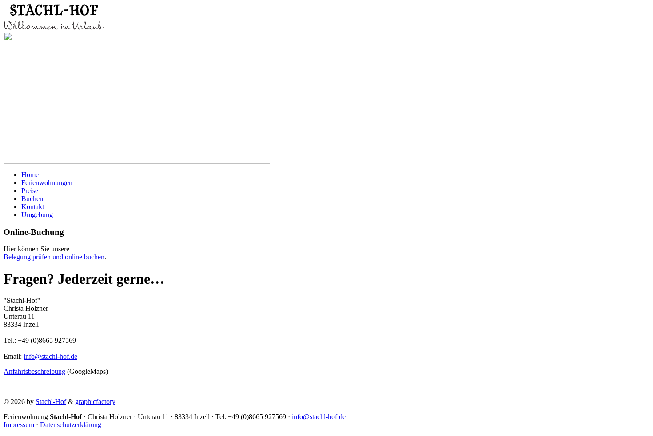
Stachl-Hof (51, 401)
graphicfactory (95, 401)
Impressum (19, 424)
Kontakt (32, 206)
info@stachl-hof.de (50, 356)
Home (30, 174)
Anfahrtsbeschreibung (34, 371)
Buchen (32, 198)
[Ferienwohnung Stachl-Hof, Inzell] (54, 29)
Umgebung (37, 214)
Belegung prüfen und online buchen (54, 257)
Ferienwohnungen (46, 182)
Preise (29, 190)
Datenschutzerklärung (70, 424)
